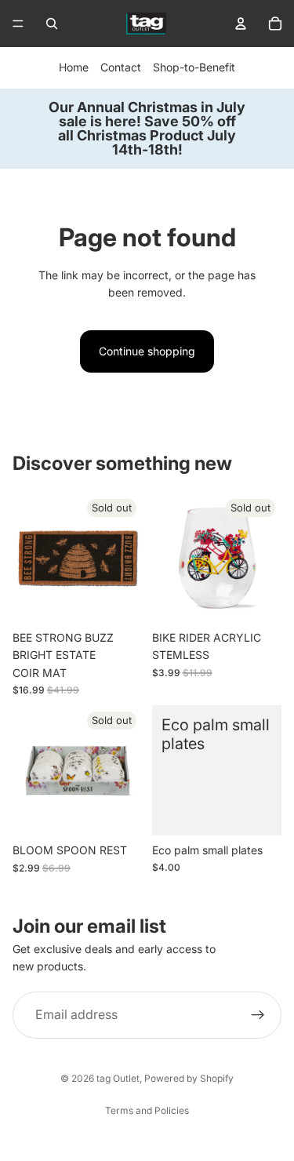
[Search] (51, 23)
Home (74, 67)
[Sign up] (257, 1015)
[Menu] (18, 23)
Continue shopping (147, 351)
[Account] (240, 23)
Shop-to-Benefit (194, 67)
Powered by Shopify (189, 1078)
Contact (120, 67)
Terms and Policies (147, 1110)
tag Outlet (118, 1078)
